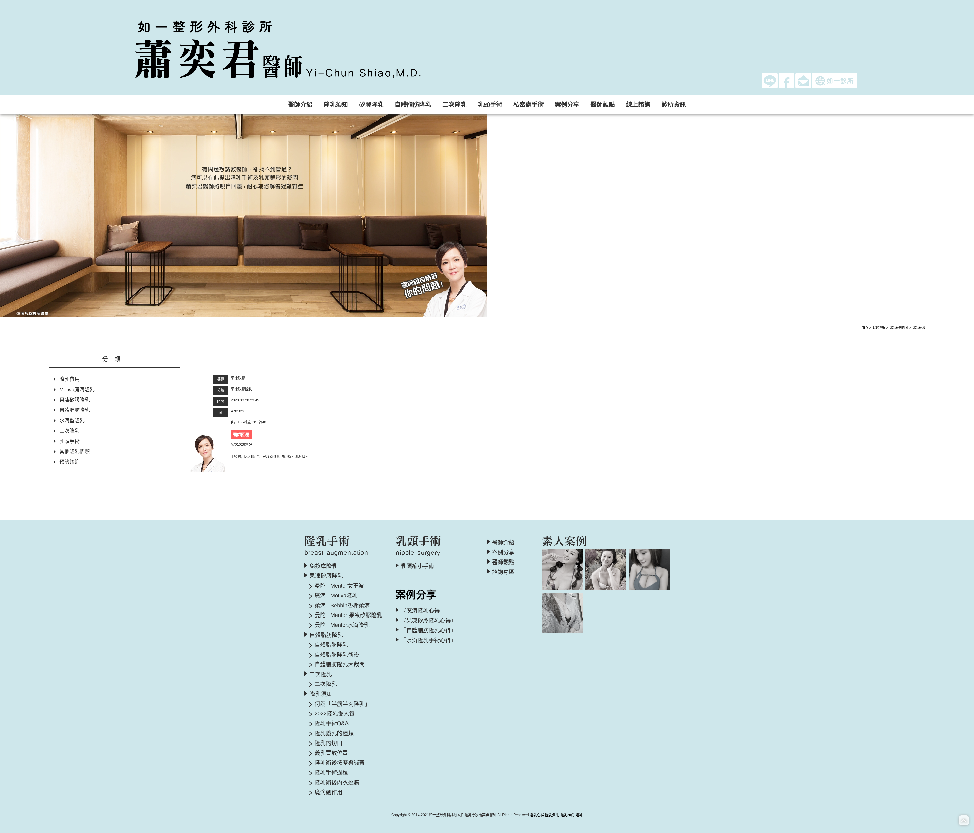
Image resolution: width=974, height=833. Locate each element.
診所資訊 (674, 104)
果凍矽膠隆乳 (899, 327)
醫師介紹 (300, 104)
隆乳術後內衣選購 (337, 783)
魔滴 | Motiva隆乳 (336, 596)
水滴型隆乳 (72, 420)
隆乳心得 (537, 815)
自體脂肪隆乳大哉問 (340, 664)
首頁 (865, 327)
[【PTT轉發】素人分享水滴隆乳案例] (562, 613)
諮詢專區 (879, 327)
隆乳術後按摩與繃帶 (340, 763)
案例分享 (503, 552)
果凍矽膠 (919, 327)
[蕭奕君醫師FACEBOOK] (786, 80)
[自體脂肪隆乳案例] (649, 569)
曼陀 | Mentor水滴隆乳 (342, 625)
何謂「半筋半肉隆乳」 (342, 704)
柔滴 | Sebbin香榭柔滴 (342, 606)
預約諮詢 (69, 462)
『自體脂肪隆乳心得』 (429, 630)
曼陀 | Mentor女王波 (339, 586)
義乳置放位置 (331, 753)
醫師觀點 (602, 104)
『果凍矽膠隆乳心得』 (429, 621)
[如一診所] (834, 80)
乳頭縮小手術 (417, 566)
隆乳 (579, 815)
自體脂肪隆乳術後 (337, 655)
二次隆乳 (69, 431)
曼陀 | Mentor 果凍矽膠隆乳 (348, 615)
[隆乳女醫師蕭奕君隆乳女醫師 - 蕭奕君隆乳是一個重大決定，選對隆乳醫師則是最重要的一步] (302, 47)
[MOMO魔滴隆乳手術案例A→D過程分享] (605, 569)
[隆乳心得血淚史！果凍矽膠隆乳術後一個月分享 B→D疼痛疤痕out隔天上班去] (562, 569)
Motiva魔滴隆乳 (77, 389)
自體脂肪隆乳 (74, 410)
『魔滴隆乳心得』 (423, 611)
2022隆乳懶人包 (335, 714)
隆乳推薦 (567, 815)
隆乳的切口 (328, 743)
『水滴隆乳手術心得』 (429, 640)
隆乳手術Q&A (332, 723)
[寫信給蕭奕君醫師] (803, 80)
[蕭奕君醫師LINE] (770, 80)
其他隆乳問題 (74, 452)
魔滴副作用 (328, 792)
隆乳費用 (69, 379)
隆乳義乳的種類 (334, 733)
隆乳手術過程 (331, 773)
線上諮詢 (638, 104)
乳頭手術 (69, 441)
